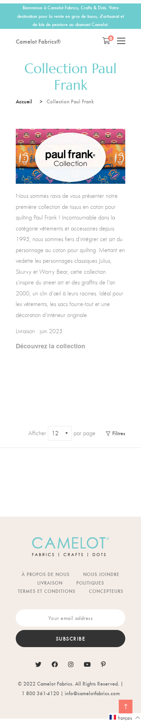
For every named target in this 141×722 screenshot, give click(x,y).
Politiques (90, 582)
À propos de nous (45, 574)
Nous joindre (101, 574)
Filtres (118, 433)
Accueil (24, 101)
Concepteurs (106, 591)
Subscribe (71, 638)
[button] (125, 717)
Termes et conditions (46, 591)
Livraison (50, 582)
